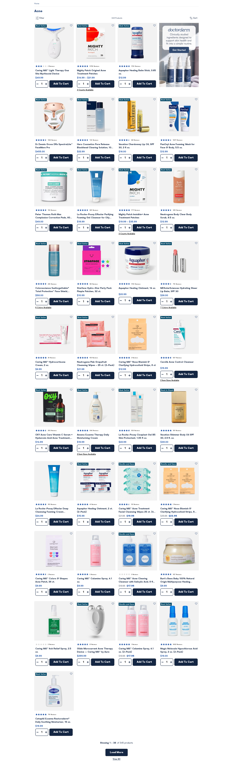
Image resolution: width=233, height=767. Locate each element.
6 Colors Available (43, 307)
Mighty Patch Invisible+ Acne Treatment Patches (134, 216)
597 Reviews (177, 358)
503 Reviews (135, 430)
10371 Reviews (177, 140)
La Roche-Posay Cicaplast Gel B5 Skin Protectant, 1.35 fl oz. (137, 436)
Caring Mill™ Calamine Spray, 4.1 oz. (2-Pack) (136, 650)
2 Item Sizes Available (169, 380)
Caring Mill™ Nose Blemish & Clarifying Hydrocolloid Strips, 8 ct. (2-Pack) (177, 510)
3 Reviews (93, 574)
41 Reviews (93, 504)
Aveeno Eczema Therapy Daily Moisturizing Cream (93, 436)
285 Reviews (52, 430)
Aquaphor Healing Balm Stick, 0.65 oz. (137, 72)
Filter (41, 18)
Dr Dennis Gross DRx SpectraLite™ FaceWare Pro (54, 146)
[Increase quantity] (46, 84)
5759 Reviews (94, 66)
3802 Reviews (177, 644)
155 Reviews (52, 210)
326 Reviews (94, 210)
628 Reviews (177, 210)
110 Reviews (135, 504)
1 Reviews (134, 644)
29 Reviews (52, 358)
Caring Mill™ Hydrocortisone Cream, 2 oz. (50, 363)
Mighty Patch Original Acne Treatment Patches (91, 72)
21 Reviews (93, 644)
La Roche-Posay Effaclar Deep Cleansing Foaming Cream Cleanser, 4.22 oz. (51, 510)
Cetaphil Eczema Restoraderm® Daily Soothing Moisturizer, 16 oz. (53, 720)
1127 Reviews (177, 574)
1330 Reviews (52, 140)
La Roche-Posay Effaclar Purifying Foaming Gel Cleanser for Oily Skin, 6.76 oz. (95, 216)
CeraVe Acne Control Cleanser (177, 362)
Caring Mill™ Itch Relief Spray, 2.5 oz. (53, 650)
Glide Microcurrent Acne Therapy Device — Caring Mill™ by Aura (95, 650)
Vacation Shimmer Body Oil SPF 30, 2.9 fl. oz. (177, 436)
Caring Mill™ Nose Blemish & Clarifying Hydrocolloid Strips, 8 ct (137, 363)
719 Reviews (52, 714)
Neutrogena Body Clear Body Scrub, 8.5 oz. (176, 216)
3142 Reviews (94, 430)
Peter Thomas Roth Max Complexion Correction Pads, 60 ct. (52, 216)
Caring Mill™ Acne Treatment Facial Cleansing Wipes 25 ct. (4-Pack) (137, 510)
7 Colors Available (168, 307)
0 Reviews (134, 574)
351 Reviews (177, 430)
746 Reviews (94, 140)
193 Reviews (52, 504)
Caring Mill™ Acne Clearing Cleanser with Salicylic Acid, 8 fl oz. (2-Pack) (136, 580)
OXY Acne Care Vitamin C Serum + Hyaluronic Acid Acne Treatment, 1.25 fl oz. (54, 437)
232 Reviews (135, 140)
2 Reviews (51, 66)
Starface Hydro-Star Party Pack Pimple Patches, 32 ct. (94, 290)
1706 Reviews (136, 66)
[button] (54, 42)
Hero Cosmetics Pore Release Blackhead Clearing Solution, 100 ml (95, 146)
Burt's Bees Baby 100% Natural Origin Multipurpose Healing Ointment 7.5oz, (177, 580)
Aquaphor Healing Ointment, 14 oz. (137, 288)
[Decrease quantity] (37, 84)
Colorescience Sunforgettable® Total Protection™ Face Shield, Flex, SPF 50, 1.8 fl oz (52, 290)
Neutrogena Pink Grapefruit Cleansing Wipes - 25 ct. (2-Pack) (95, 363)
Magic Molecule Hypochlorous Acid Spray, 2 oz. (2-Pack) (179, 650)
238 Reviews (52, 284)
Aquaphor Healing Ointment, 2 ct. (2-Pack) (95, 510)
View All (116, 759)
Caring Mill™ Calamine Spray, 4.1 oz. (94, 580)
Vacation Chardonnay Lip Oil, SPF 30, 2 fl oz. (136, 146)
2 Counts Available (85, 90)
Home (36, 3)
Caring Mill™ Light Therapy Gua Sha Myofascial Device (52, 72)
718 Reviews (177, 284)
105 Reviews (94, 358)
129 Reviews (94, 284)
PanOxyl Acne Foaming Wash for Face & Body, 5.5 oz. (177, 146)
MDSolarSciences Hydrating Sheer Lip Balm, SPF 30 (178, 290)
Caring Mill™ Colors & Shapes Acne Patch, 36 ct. (51, 580)
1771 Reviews (135, 210)
